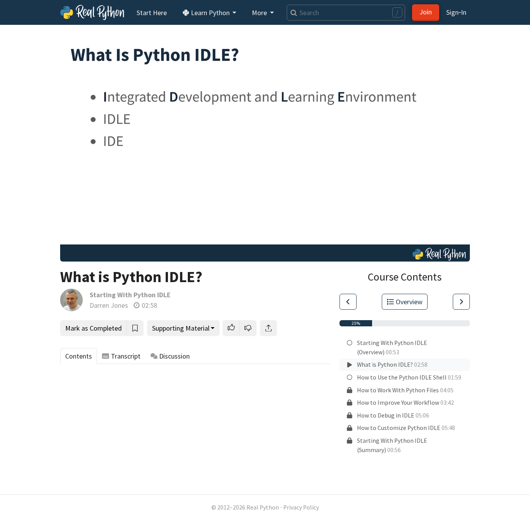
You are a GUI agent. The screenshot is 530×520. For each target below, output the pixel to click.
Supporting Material (181, 328)
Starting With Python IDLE (130, 294)
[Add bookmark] (135, 328)
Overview (409, 301)
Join (425, 11)
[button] (231, 328)
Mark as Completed (93, 328)
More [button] (260, 12)
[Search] (292, 12)
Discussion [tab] (174, 356)
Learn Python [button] (210, 12)
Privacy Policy (301, 507)
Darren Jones (109, 305)
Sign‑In (456, 12)
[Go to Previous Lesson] (348, 302)
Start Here (152, 12)
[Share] (268, 328)
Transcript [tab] (125, 356)
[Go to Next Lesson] (461, 302)
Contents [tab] (78, 356)
